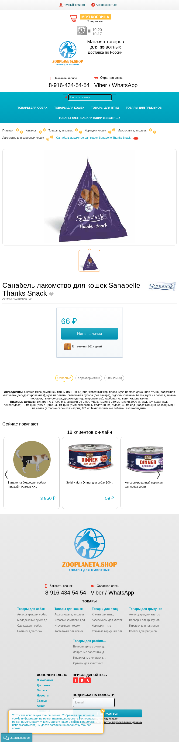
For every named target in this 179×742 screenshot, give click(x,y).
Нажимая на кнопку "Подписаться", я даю (107, 720)
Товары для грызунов (144, 107)
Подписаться (107, 713)
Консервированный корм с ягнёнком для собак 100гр (148, 484)
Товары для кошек (69, 107)
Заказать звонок (65, 78)
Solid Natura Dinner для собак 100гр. (90, 482)
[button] (16, 737)
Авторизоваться (106, 5)
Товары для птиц (105, 107)
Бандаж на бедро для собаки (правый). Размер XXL (27, 484)
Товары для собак (32, 107)
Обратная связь (111, 78)
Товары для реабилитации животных (89, 118)
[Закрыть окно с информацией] (102, 711)
